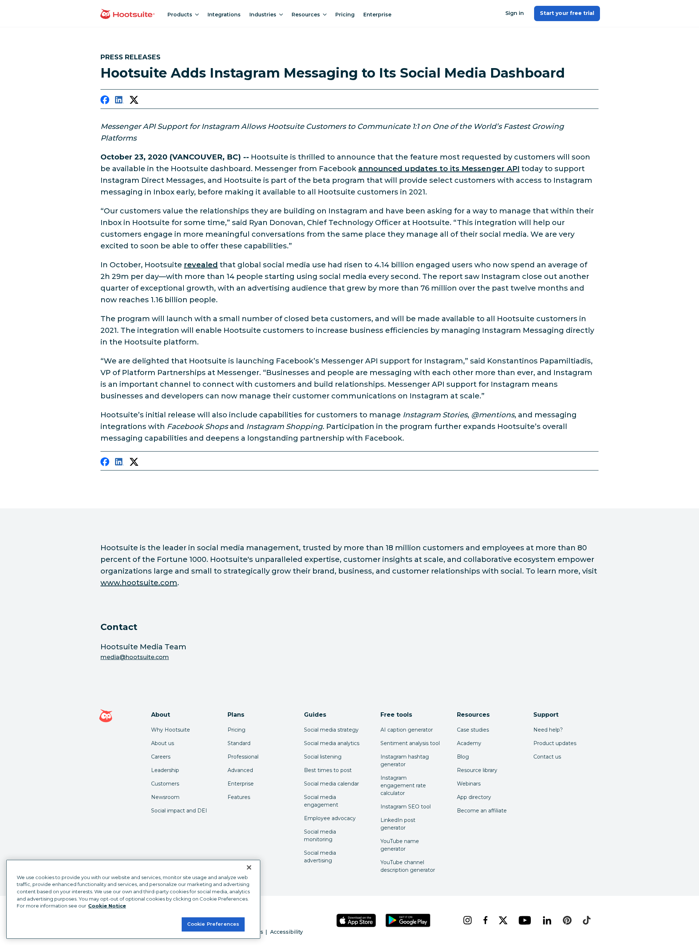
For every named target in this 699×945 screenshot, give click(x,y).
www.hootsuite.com (138, 582)
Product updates (554, 743)
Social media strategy (331, 730)
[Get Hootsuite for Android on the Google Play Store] (408, 920)
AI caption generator (406, 730)
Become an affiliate (482, 810)
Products (179, 14)
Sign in (514, 13)
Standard (239, 743)
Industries (262, 14)
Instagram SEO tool (405, 806)
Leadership (165, 770)
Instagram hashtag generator (404, 760)
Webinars (469, 783)
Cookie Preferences (213, 924)
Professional (243, 756)
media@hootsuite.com (134, 657)
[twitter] (134, 101)
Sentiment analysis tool (410, 743)
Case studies (473, 730)
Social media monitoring (320, 835)
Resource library (477, 770)
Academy (469, 743)
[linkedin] (119, 101)
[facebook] (104, 101)
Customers (165, 783)
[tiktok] (586, 920)
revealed (201, 264)
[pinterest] (567, 920)
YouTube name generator (399, 845)
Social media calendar (331, 783)
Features (239, 797)
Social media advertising (320, 857)
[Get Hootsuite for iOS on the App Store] (356, 920)
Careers (160, 756)
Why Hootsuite (170, 730)
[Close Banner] (249, 867)
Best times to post (328, 770)
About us (162, 743)
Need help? (548, 730)
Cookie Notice (107, 906)
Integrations (224, 14)
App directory (474, 797)
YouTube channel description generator (407, 866)
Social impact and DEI (179, 810)
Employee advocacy (330, 818)
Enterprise (377, 14)
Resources (306, 14)
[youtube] (525, 920)
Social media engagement (321, 801)
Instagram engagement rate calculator (403, 785)
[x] (503, 920)
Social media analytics (331, 743)
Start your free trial (567, 13)
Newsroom (165, 797)
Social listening (322, 756)
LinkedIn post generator (397, 824)
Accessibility (286, 932)
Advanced (240, 770)
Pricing (345, 14)
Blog (463, 756)
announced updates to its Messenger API (439, 168)
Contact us (547, 756)
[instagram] (467, 920)
